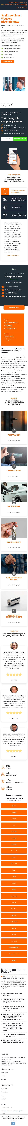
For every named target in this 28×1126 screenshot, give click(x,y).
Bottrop (14, 928)
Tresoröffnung (14, 471)
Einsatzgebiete (5, 1072)
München (14, 818)
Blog (2, 1095)
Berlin (13, 805)
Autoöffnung (14, 506)
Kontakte (3, 1079)
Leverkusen (14, 896)
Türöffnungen (14, 435)
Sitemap (3, 1098)
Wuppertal (14, 863)
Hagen (14, 876)
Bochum (14, 857)
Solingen (14, 902)
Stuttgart (14, 838)
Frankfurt (14, 831)
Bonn (14, 870)
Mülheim (14, 883)
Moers (14, 960)
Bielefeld (14, 915)
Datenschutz (4, 1092)
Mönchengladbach (14, 947)
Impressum (4, 1088)
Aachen (14, 934)
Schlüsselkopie (14, 542)
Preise (3, 1076)
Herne (14, 889)
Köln (14, 825)
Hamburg (14, 812)
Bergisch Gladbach (14, 954)
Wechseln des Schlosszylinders (14, 616)
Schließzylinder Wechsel (14, 578)
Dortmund (14, 851)
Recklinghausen (14, 921)
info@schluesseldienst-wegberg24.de (10, 339)
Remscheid (14, 941)
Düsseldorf (14, 844)
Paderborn (14, 909)
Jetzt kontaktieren (13, 256)
